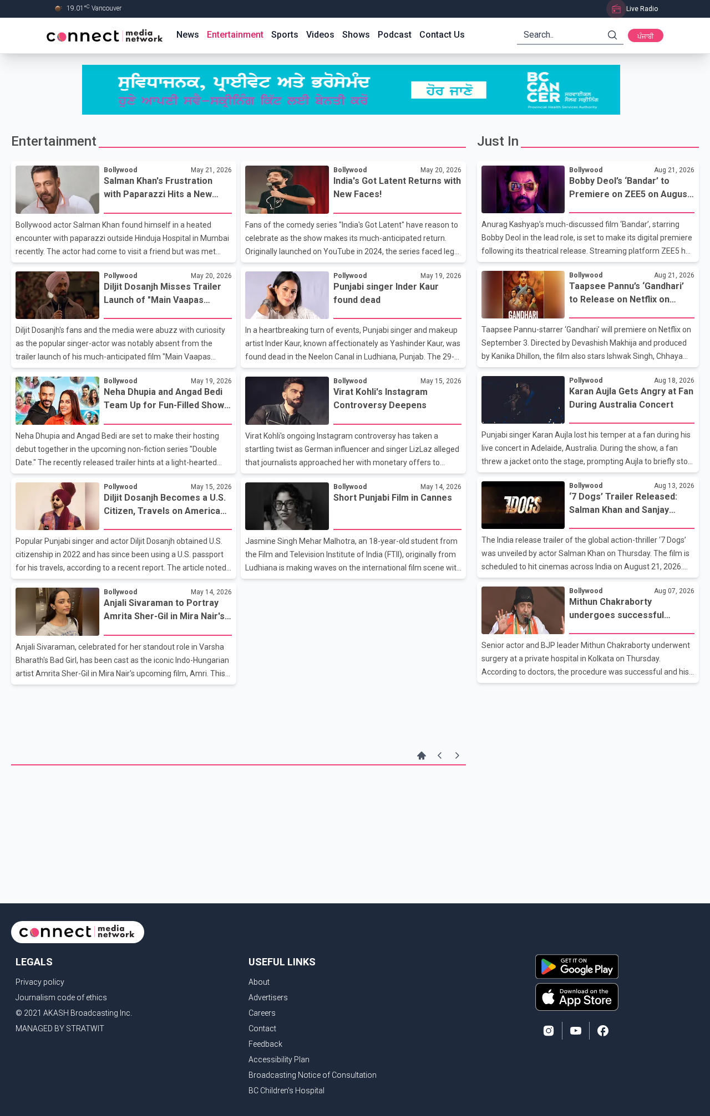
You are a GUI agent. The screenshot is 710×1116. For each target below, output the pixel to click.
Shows (356, 34)
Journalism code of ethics (61, 997)
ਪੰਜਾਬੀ (645, 36)
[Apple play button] (576, 997)
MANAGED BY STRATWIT (60, 1028)
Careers (262, 1013)
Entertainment (235, 34)
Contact (262, 1028)
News (187, 34)
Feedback (265, 1044)
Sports (284, 34)
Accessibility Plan (279, 1059)
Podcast (395, 34)
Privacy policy (40, 982)
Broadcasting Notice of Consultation (312, 1075)
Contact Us (442, 34)
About (259, 982)
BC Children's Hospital (286, 1090)
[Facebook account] (603, 1031)
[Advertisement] (238, 801)
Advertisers (268, 997)
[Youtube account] (576, 1031)
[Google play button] (576, 966)
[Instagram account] (548, 1031)
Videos (320, 34)
